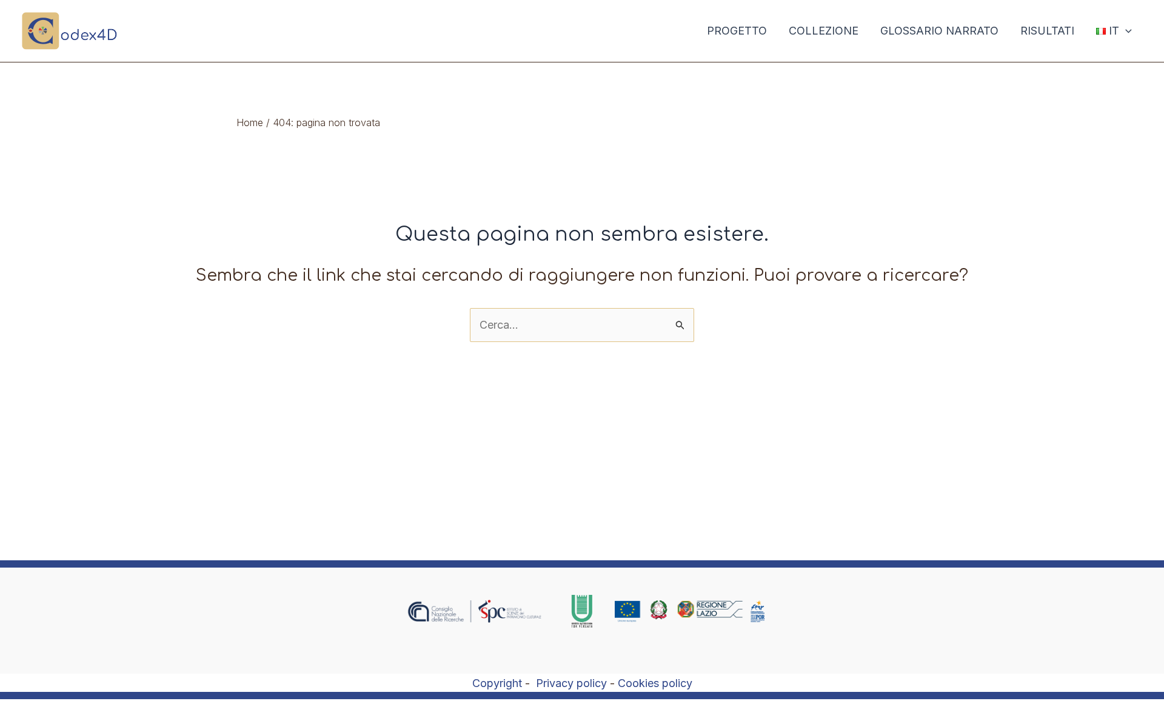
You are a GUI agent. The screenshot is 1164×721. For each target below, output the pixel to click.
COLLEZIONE (823, 30)
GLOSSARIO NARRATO (939, 30)
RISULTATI (1047, 30)
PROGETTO (737, 30)
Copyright (497, 683)
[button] (1125, 31)
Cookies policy (655, 683)
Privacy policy (571, 683)
